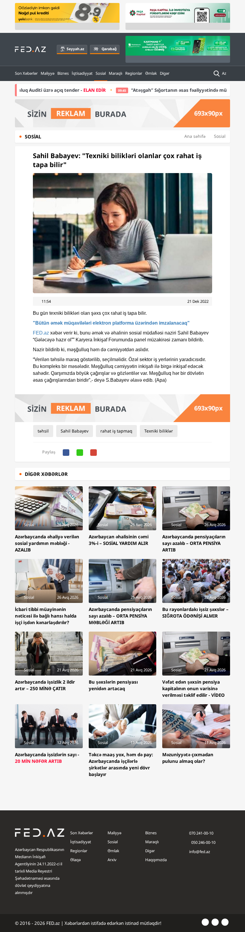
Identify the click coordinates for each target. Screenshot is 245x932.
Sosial (101, 73)
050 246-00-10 (202, 842)
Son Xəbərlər (26, 73)
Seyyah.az (75, 48)
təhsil (43, 431)
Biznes (63, 73)
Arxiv (112, 859)
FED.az (41, 332)
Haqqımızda (156, 859)
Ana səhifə (195, 136)
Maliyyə (47, 73)
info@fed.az (199, 851)
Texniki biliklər (158, 431)
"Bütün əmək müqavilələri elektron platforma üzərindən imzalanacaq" (111, 323)
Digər (164, 73)
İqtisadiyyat (82, 73)
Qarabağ (109, 48)
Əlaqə (75, 859)
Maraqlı (115, 73)
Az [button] (224, 73)
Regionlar (133, 73)
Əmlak (151, 73)
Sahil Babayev (74, 431)
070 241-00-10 (201, 833)
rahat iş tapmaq (116, 431)
